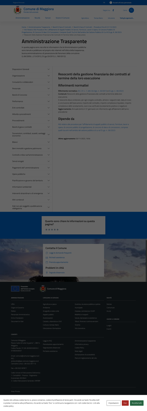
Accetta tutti (137, 403)
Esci (125, 403)
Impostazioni (113, 403)
